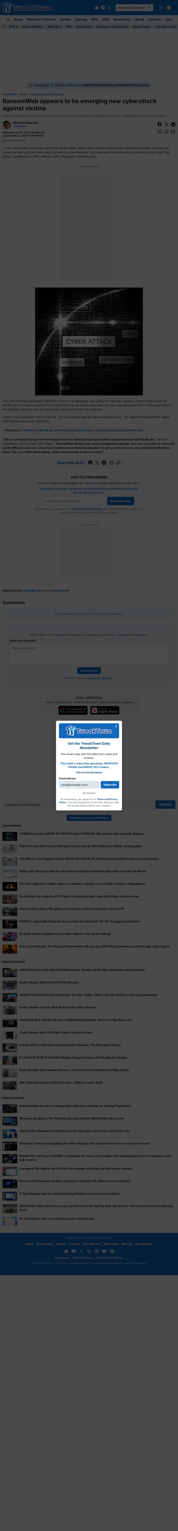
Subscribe (110, 784)
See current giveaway (89, 772)
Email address (67, 778)
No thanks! (89, 793)
